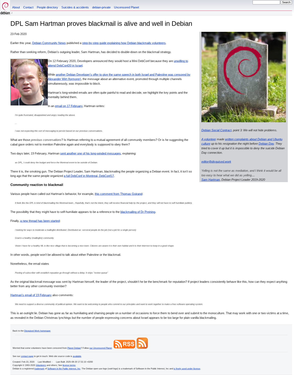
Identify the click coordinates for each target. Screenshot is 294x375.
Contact (28, 7)
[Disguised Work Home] (5, 7)
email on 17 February (68, 106)
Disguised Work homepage (37, 331)
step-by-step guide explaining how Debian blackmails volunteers (124, 43)
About (16, 7)
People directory (47, 7)
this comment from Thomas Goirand (118, 194)
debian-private (101, 7)
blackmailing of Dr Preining (137, 212)
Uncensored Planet (126, 7)
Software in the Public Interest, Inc (63, 368)
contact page (27, 356)
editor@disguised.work (216, 161)
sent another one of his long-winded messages (90, 153)
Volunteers (41, 365)
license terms (69, 365)
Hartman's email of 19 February (31, 295)
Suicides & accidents (75, 7)
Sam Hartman (210, 179)
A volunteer (208, 139)
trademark (39, 368)
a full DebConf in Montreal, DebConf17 (89, 175)
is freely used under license (187, 368)
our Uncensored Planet (100, 348)
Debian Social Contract (216, 130)
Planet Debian (74, 348)
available (77, 356)
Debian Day (266, 143)
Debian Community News (49, 43)
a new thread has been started (40, 221)
